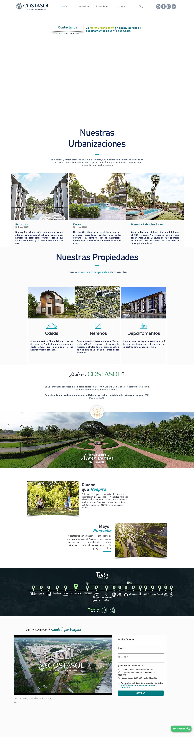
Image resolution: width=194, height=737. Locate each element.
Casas (51, 333)
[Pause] (17, 691)
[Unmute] (22, 691)
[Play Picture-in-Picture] (103, 691)
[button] (83, 6)
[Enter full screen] (108, 691)
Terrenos (98, 333)
